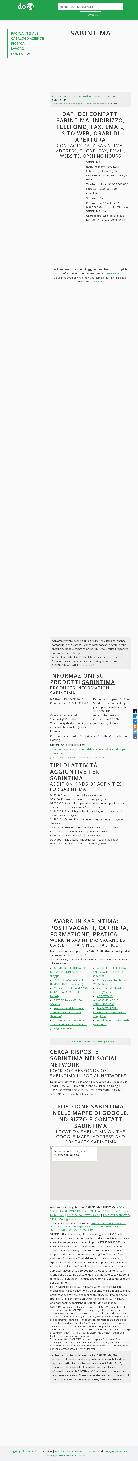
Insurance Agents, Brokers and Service (85, 103)
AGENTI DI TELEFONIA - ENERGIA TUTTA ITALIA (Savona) (110, 972)
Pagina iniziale (24, 33)
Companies (58, 103)
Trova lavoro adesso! (91, 1041)
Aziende (57, 96)
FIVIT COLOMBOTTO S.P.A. (63, 1229)
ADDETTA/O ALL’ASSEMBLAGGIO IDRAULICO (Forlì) (106, 1000)
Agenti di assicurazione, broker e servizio (89, 96)
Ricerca (18, 43)
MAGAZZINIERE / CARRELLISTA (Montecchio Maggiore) (109, 1012)
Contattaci (22, 54)
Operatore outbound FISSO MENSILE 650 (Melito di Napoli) (69, 992)
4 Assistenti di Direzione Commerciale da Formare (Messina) (67, 1012)
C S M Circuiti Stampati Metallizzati (79, 1226)
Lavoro (17, 48)
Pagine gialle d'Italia (22, 1451)
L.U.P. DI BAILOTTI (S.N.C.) (83, 1215)
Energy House (68, 1219)
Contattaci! (111, 273)
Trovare (90, 15)
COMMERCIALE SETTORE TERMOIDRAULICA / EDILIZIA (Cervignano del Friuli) (68, 1024)
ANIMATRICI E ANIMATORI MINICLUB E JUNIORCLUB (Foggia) (69, 972)
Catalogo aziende (27, 38)
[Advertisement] (26, 80)
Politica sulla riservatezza (70, 1451)
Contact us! (98, 281)
